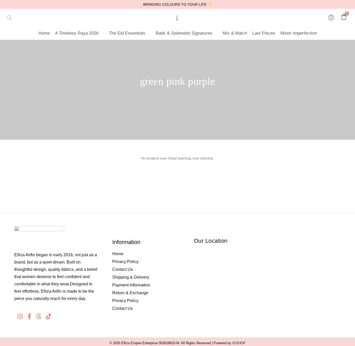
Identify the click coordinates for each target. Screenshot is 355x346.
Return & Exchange (130, 293)
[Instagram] (20, 316)
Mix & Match (235, 33)
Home (44, 33)
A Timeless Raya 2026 (76, 33)
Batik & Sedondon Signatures (184, 33)
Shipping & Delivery (130, 277)
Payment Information (131, 285)
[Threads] (39, 316)
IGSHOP (239, 343)
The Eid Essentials (127, 33)
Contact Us (122, 269)
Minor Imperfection (298, 33)
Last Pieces (263, 33)
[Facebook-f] (29, 316)
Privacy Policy (125, 261)
